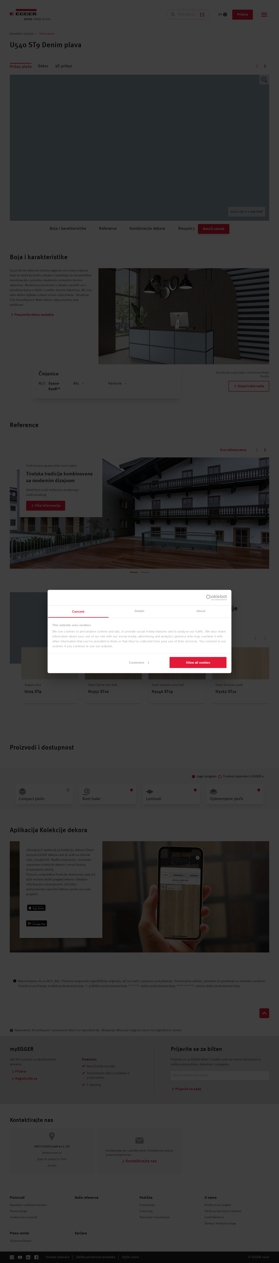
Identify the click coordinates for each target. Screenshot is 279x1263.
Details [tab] (140, 611)
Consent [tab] (78, 611)
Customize (136, 662)
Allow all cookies (198, 662)
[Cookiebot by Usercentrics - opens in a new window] (209, 597)
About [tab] (200, 611)
